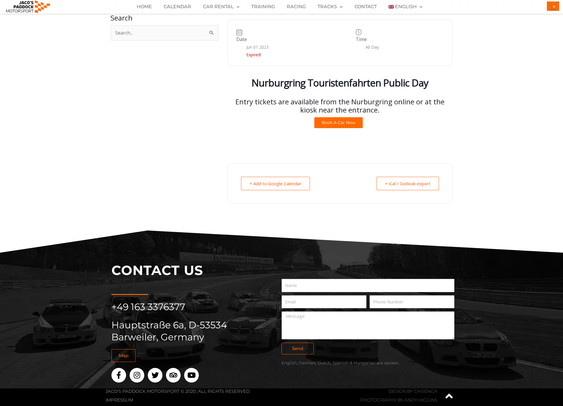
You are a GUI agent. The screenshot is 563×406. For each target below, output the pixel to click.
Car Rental (218, 6)
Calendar (177, 6)
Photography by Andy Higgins (398, 400)
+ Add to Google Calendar (275, 183)
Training (263, 6)
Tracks (327, 6)
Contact (366, 6)
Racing (296, 6)
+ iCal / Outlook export (407, 183)
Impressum (119, 400)
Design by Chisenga (413, 391)
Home (144, 6)
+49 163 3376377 (148, 306)
